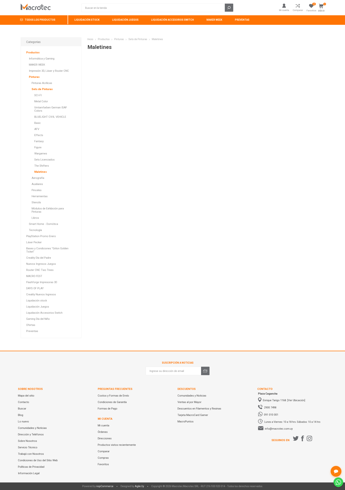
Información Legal (29, 473)
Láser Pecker (34, 242)
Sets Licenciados (44, 159)
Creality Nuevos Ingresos (41, 294)
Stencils (36, 202)
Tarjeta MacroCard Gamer (193, 415)
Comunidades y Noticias (32, 428)
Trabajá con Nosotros (31, 453)
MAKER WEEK (37, 64)
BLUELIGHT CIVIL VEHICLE (50, 116)
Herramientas (40, 196)
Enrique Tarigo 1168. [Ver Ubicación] (284, 400)
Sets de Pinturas (42, 89)
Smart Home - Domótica (43, 224)
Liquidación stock (36, 300)
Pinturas (34, 77)
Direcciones (105, 438)
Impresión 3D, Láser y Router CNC (49, 70)
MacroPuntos (186, 421)
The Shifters (41, 165)
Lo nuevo (23, 421)
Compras (103, 457)
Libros (35, 217)
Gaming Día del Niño (38, 318)
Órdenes (103, 432)
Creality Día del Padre (38, 257)
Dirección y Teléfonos (31, 434)
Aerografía (38, 178)
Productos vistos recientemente (117, 445)
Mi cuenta (284, 10)
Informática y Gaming (41, 58)
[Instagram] (309, 438)
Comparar (298, 10)
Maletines (40, 171)
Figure (38, 147)
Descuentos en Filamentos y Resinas (199, 408)
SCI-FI (38, 95)
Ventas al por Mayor (189, 402)
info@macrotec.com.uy (279, 428)
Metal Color (41, 101)
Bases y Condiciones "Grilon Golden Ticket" (47, 250)
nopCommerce (104, 486)
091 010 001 (271, 414)
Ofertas (30, 325)
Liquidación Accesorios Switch (44, 312)
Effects (38, 135)
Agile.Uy (139, 486)
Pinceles (37, 190)
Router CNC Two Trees (40, 270)
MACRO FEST (34, 276)
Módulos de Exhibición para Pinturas (48, 210)
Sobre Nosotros (27, 441)
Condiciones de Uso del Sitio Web (38, 460)
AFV (36, 129)
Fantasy (39, 141)
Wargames (40, 153)
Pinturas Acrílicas (42, 83)
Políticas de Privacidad (31, 466)
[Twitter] (296, 438)
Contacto (23, 402)
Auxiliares (37, 184)
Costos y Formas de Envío (113, 395)
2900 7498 (270, 407)
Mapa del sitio (26, 395)
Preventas (32, 331)
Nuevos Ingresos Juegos (41, 263)
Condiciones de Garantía (112, 402)
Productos (33, 52)
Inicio (90, 39)
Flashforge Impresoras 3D (41, 282)
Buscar (22, 408)
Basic (37, 123)
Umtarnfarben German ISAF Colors (50, 109)
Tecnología (35, 230)
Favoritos (103, 464)
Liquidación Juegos (37, 306)
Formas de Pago (107, 408)
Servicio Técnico (27, 447)
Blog (20, 415)
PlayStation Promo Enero (41, 236)
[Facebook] (302, 438)
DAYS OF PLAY (35, 288)
